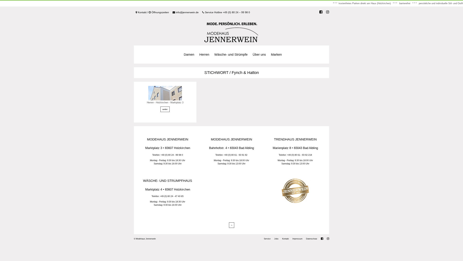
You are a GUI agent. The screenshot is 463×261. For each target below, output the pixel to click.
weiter (165, 109)
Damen (189, 54)
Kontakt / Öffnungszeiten (153, 12)
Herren (204, 54)
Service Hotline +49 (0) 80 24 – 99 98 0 (227, 12)
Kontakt (285, 239)
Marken (276, 54)
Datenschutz (311, 239)
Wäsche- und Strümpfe (231, 54)
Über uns (259, 54)
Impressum (297, 239)
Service (267, 239)
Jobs (276, 239)
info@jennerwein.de (187, 12)
